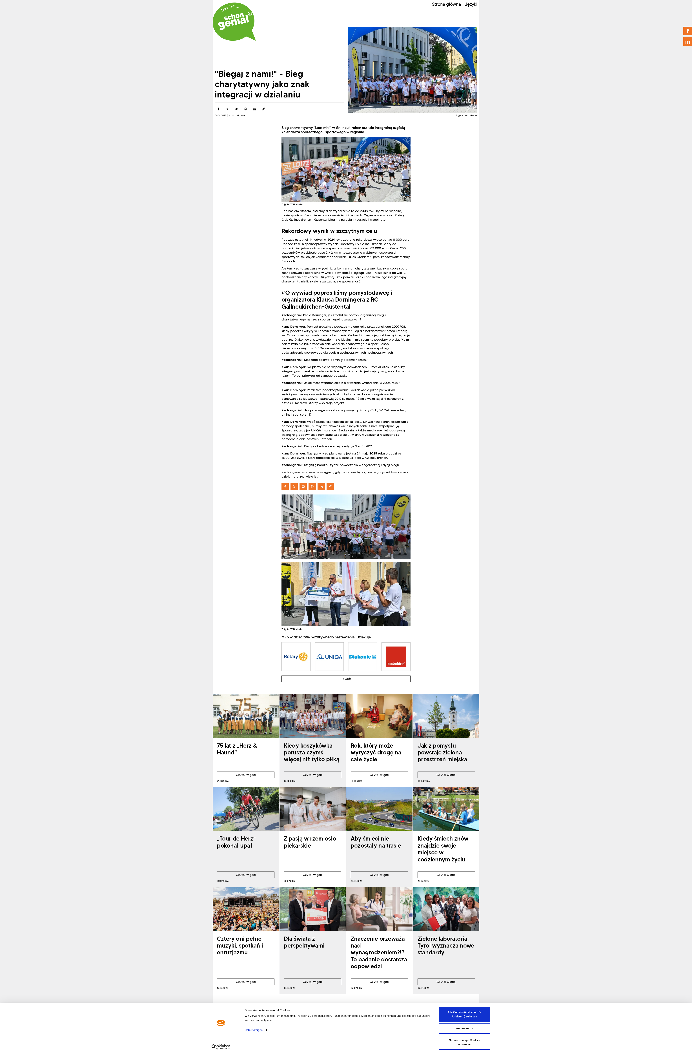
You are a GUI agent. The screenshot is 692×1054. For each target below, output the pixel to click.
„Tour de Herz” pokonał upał (236, 842)
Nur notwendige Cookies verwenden (464, 1042)
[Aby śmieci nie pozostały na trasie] (379, 809)
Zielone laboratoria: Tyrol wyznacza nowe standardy (446, 945)
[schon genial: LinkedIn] (687, 41)
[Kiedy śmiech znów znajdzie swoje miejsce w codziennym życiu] (446, 809)
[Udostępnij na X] (227, 109)
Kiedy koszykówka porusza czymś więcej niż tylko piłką (311, 752)
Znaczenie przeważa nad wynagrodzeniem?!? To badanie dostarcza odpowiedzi (379, 952)
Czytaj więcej (236, 775)
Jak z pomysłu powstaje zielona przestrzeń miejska (442, 752)
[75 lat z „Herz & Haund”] (246, 716)
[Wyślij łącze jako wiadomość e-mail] (236, 109)
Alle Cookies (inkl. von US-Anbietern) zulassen (464, 1014)
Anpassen (462, 1028)
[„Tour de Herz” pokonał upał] (246, 809)
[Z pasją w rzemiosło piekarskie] (313, 809)
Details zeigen (254, 1029)
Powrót (346, 679)
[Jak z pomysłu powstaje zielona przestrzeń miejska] (446, 716)
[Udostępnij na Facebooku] (218, 109)
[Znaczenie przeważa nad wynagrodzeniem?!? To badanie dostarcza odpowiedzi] (379, 909)
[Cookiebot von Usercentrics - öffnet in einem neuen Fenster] (221, 1047)
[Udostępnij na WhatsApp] (245, 109)
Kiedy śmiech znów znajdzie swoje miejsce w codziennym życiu (443, 849)
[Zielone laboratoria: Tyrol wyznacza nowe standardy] (446, 909)
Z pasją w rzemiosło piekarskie (310, 842)
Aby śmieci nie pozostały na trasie (376, 842)
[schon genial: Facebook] (687, 31)
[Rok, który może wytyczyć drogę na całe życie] (379, 716)
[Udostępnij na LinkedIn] (254, 109)
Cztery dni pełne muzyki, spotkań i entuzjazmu (240, 945)
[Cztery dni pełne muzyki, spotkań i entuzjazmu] (246, 909)
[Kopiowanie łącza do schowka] (263, 109)
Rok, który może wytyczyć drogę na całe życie (376, 752)
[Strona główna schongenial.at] (234, 21)
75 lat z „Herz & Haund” (237, 749)
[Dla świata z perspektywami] (313, 909)
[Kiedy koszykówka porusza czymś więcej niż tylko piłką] (313, 716)
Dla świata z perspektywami (304, 942)
